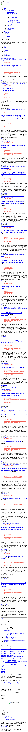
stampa (19, 665)
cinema (20, 649)
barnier (12, 649)
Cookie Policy (7, 683)
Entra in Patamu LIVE (15, 22)
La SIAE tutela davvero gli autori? (11, 442)
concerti (6, 651)
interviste (22, 656)
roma (25, 661)
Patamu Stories (10, 28)
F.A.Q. (11, 24)
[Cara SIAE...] (4, 493)
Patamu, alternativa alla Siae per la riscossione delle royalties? (11, 66)
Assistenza (6, 32)
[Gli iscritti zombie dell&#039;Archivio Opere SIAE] (13, 410)
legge (2, 658)
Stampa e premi (10, 12)
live (4, 658)
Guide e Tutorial (10, 35)
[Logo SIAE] (4, 437)
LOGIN (3, 2)
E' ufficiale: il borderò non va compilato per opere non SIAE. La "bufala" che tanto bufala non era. (14, 470)
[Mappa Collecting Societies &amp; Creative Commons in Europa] (14, 389)
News (5, 48)
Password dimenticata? (10, 719)
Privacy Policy (15, 683)
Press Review (7, 55)
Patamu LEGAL (10, 25)
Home (5, 8)
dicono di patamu (13, 653)
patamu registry (20, 661)
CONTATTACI (4, 672)
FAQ (8, 33)
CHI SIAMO (4, 669)
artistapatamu (6, 649)
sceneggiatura (4, 665)
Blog (5, 31)
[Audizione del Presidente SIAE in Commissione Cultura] (14, 256)
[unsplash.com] (4, 363)
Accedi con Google (15, 702)
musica (3, 661)
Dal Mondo (6, 54)
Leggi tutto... (4, 80)
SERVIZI (3, 671)
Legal (2, 683)
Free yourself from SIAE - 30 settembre (12, 367)
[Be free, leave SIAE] (6, 141)
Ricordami (6, 712)
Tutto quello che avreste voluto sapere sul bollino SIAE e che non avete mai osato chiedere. (13, 584)
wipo (9, 666)
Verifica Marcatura (14, 20)
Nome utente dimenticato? (11, 717)
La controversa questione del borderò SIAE (14, 498)
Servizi (5, 14)
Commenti (9, 29)
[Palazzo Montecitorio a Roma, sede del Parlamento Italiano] (14, 111)
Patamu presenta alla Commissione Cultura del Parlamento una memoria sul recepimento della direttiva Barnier (14, 117)
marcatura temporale (11, 658)
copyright (13, 651)
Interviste (6, 50)
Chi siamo (6, 9)
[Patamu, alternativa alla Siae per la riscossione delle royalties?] (14, 60)
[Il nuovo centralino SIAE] (7, 226)
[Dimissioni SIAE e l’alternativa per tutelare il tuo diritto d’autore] (14, 84)
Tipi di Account (13, 17)
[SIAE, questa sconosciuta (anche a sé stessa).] (12, 552)
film (19, 656)
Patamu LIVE (10, 21)
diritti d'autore (22, 653)
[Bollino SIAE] (4, 578)
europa (16, 656)
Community (6, 27)
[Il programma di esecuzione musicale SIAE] (11, 464)
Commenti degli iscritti (12, 13)
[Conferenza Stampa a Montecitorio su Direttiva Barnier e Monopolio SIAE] (14, 197)
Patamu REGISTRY (11, 16)
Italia (5, 53)
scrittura (9, 665)
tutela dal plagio (4, 666)
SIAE (5, 51)
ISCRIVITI (7, 2)
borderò (16, 649)
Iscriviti (2, 618)
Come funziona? (13, 18)
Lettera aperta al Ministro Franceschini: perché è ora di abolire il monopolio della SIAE (13, 173)
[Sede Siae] (3, 336)
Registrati (7, 716)
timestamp (23, 665)
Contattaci (9, 36)
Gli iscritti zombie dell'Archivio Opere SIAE (14, 415)
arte (1, 649)
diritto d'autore (7, 656)
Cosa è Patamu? (10, 10)
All (4, 46)
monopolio (20, 658)
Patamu (5, 47)
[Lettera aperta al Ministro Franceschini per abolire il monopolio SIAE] (14, 168)
